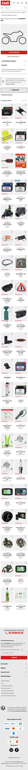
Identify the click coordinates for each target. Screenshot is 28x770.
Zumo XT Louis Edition (21, 502)
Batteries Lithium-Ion (20, 377)
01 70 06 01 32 (16, 633)
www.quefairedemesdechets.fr (19, 711)
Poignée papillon (7, 377)
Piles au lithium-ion (21, 147)
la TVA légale (17, 761)
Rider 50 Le (20, 580)
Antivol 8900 (7, 274)
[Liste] (25, 101)
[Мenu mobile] (2, 8)
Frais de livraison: (5, 763)
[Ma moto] (18, 3)
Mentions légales (5, 680)
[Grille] (23, 100)
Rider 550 (7, 502)
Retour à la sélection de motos (9, 15)
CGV (2, 683)
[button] (25, 8)
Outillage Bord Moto (20, 249)
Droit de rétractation (6, 688)
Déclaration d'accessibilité (7, 693)
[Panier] (26, 3)
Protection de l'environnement (8, 695)
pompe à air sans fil (20, 425)
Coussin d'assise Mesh (21, 122)
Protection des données (7, 685)
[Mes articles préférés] (22, 3)
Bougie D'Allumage (21, 478)
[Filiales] (14, 3)
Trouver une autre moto (13, 56)
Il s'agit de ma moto (14, 52)
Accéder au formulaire (10, 84)
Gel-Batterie (20, 400)
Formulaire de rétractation (7, 690)
